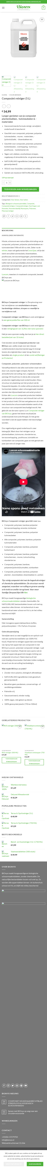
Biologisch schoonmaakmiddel (16, 204)
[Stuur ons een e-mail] (17, 1086)
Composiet (30, 204)
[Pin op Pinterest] (21, 216)
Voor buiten (24, 200)
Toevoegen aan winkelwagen (20, 189)
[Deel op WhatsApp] (4, 216)
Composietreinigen (8, 206)
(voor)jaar (32, 250)
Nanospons (25, 208)
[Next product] (4, 106)
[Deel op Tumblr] (26, 216)
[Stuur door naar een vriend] (17, 216)
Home (4, 95)
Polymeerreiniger (8, 211)
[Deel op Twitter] (13, 216)
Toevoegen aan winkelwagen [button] (11, 760)
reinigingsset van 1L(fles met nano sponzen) (25, 328)
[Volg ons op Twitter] (13, 1086)
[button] (3, 8)
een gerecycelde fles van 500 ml (17, 320)
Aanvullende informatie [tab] (13, 235)
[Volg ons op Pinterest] (21, 1086)
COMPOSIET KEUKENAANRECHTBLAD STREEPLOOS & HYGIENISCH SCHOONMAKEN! (25, 1103)
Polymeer (32, 208)
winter (4, 250)
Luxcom (5, 274)
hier (25, 592)
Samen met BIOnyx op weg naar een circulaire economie (23, 1112)
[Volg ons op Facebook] (4, 1086)
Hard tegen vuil (34, 206)
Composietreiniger (22, 206)
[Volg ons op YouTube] (26, 1086)
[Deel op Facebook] (8, 216)
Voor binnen (15, 95)
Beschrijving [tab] (7, 230)
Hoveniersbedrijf (14, 208)
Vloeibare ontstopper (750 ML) (34, 754)
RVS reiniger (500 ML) (10, 753)
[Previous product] (8, 106)
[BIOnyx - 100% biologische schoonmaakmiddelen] (23, 8)
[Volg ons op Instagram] (8, 1086)
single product (18, 355)
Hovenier (5, 208)
